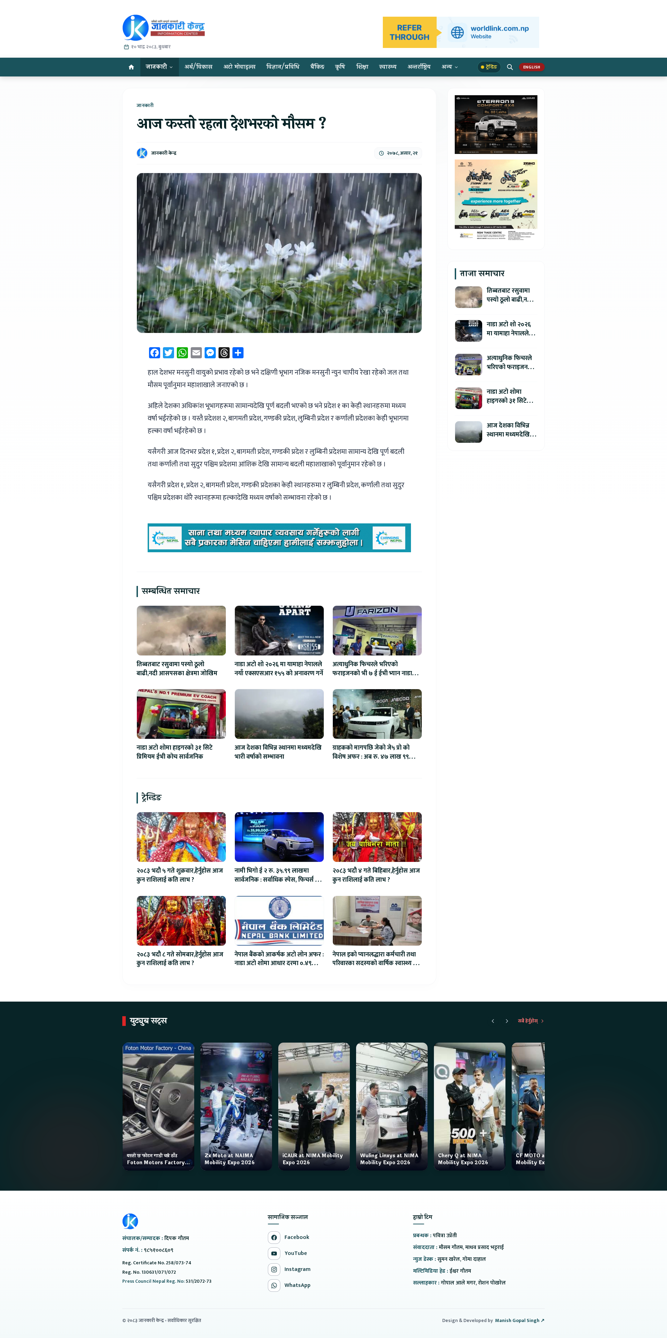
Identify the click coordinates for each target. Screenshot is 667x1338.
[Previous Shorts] (493, 1021)
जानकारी (156, 67)
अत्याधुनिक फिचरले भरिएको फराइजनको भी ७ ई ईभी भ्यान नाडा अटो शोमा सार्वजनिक (372, 673)
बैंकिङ (317, 67)
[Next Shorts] (506, 1021)
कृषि (340, 67)
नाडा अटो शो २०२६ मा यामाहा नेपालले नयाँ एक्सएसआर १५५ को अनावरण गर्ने (278, 669)
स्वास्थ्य (387, 67)
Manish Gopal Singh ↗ (520, 1320)
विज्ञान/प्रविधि (282, 67)
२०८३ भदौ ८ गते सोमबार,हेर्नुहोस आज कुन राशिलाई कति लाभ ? (180, 959)
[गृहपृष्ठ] (131, 67)
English (532, 67)
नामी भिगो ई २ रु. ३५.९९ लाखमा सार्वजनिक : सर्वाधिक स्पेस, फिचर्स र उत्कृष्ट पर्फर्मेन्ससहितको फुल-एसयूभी (276, 880)
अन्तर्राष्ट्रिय (419, 67)
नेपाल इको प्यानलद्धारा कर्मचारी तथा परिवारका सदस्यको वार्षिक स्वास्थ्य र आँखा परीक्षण (374, 963)
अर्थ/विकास (198, 67)
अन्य (447, 67)
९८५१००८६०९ (158, 1250)
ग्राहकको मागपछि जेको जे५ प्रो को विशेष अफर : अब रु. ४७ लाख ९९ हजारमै (371, 757)
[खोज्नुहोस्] (510, 67)
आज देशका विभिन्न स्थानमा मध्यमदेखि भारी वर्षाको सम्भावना (278, 752)
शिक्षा (362, 67)
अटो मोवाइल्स (239, 67)
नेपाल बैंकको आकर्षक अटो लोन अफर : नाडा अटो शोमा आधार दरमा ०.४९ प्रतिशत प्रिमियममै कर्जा (279, 963)
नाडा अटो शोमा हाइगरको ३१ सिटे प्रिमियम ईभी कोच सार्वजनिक (175, 752)
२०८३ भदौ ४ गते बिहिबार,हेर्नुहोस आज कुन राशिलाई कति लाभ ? (376, 875)
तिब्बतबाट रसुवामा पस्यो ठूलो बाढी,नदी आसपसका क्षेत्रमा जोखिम (177, 669)
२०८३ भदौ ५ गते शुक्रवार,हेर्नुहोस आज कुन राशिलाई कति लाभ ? (180, 875)
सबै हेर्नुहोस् (528, 1021)
